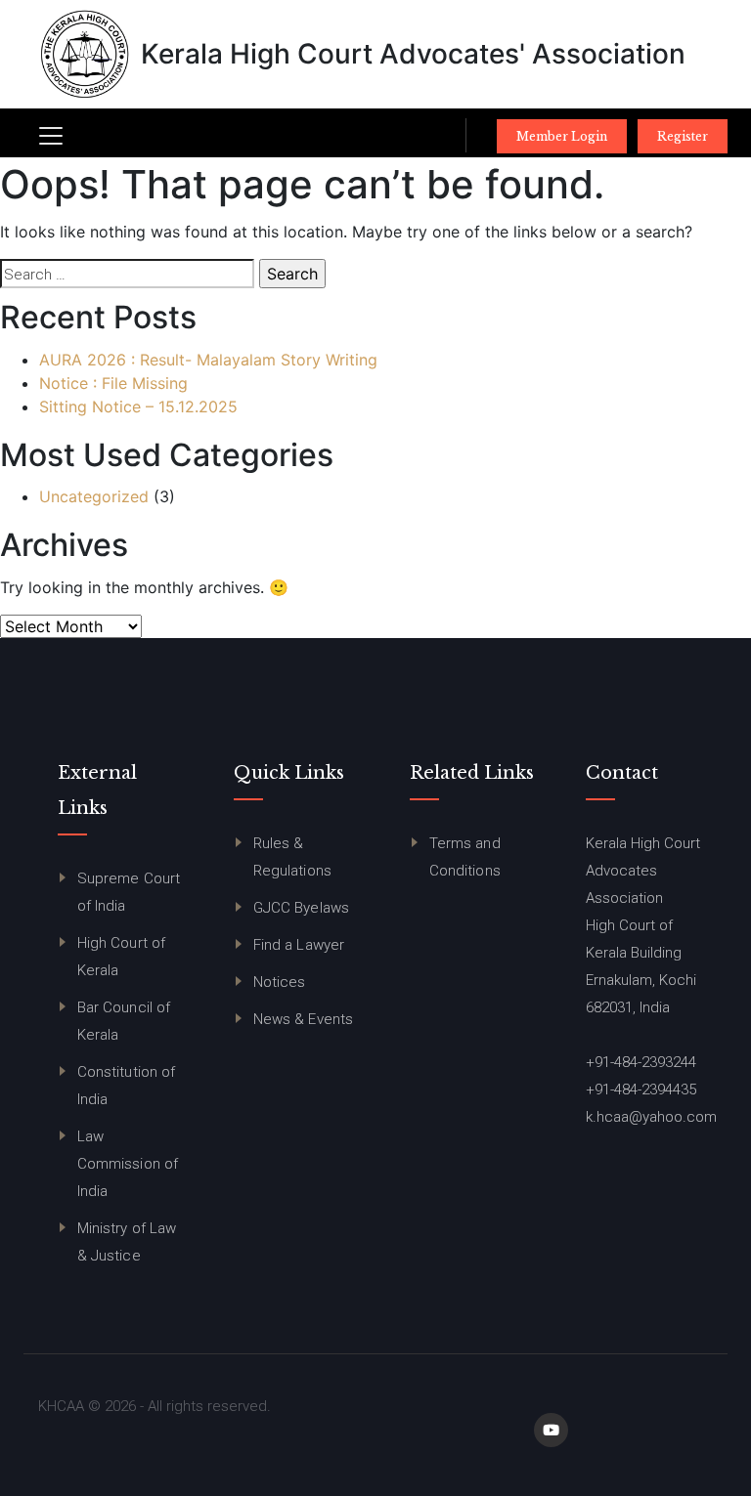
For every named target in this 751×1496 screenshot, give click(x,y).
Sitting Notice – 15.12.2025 (138, 406)
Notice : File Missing (113, 383)
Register (682, 136)
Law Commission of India (127, 1164)
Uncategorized (94, 496)
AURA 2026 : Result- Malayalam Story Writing (208, 359)
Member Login (561, 136)
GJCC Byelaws (301, 908)
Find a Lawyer (298, 945)
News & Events (303, 1019)
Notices (279, 982)
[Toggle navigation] (50, 135)
